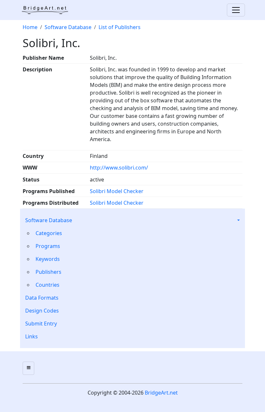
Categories (49, 233)
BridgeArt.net (161, 392)
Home (30, 27)
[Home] (47, 10)
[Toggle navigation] (236, 10)
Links (31, 336)
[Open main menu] (28, 368)
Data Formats (41, 297)
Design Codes (42, 310)
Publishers (48, 271)
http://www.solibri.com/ (119, 167)
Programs (48, 246)
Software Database (48, 220)
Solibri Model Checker (116, 191)
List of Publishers (120, 27)
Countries (47, 284)
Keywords (48, 259)
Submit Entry (41, 323)
